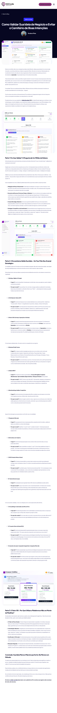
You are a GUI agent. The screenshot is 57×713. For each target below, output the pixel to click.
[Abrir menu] (53, 4)
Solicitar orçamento (45, 4)
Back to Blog (5, 14)
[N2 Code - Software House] (8, 4)
